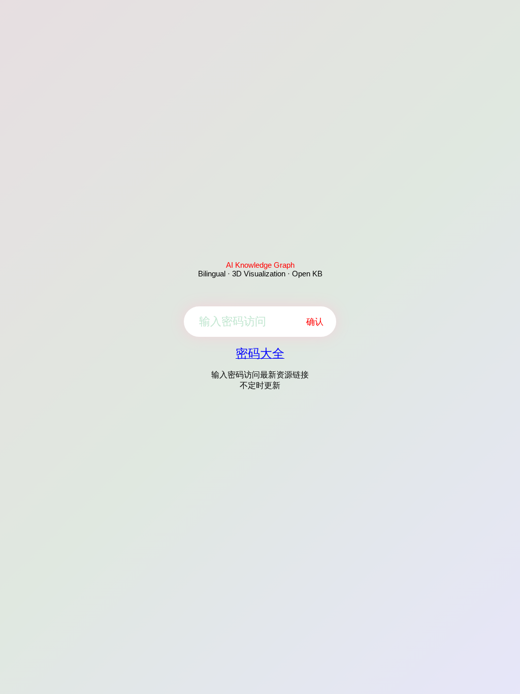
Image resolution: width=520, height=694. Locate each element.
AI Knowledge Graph (260, 265)
